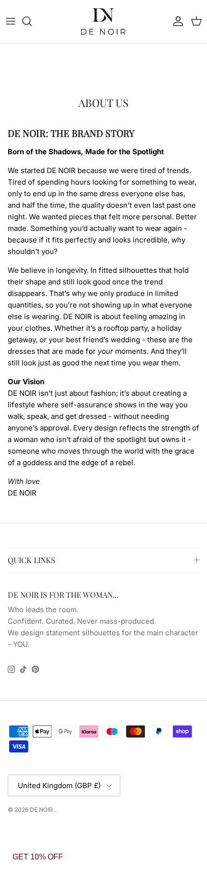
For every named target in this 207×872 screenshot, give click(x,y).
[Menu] (10, 21)
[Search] (31, 21)
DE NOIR (42, 809)
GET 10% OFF (38, 857)
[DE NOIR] (103, 21)
